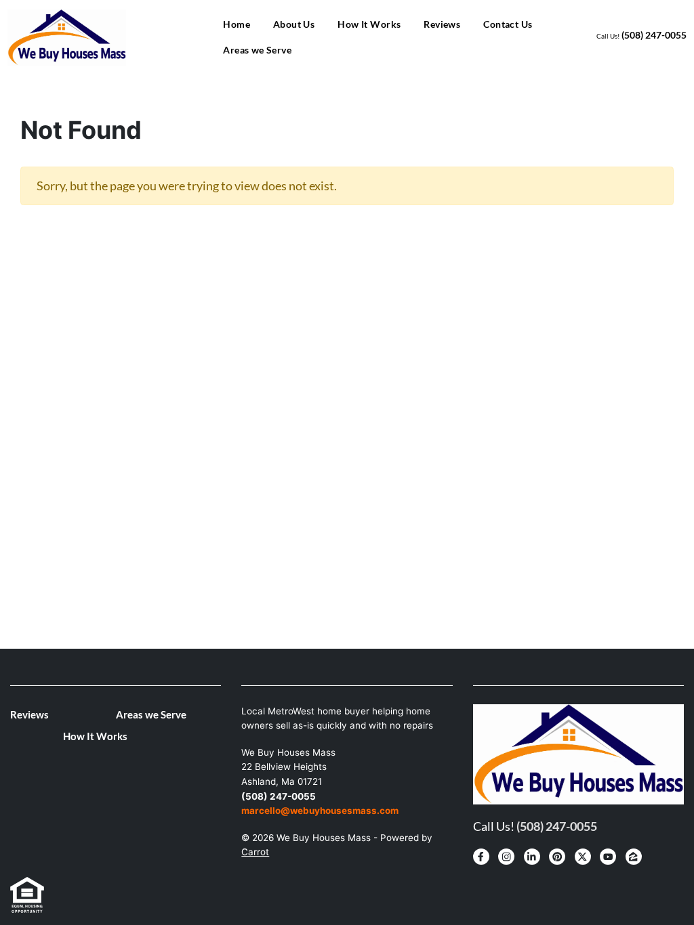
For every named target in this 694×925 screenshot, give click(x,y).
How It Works (369, 24)
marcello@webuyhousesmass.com (320, 810)
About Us (293, 24)
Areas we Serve (257, 50)
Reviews (442, 24)
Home (236, 24)
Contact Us (507, 24)
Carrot (255, 851)
